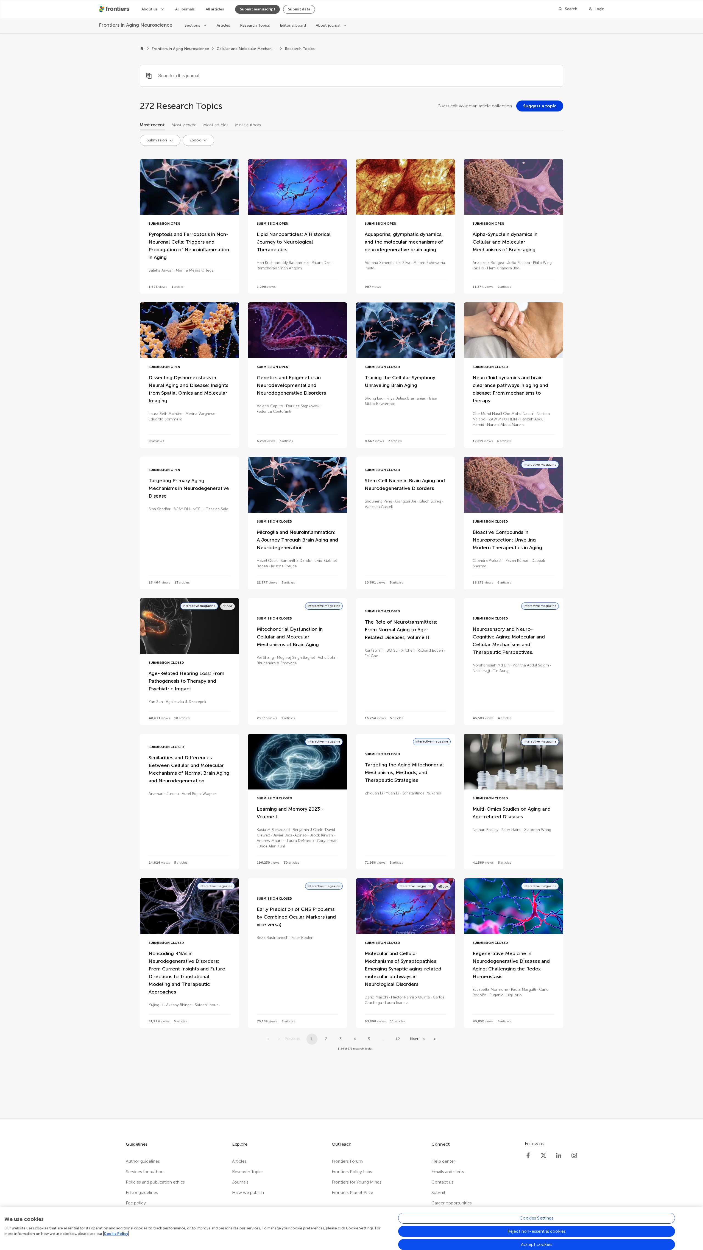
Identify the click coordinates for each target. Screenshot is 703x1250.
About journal (328, 25)
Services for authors (145, 1171)
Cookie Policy (116, 1233)
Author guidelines (143, 1161)
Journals (240, 1182)
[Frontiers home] (142, 49)
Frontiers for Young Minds (356, 1182)
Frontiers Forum (347, 1161)
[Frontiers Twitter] (543, 1155)
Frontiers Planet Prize (352, 1192)
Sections (193, 25)
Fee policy (136, 1203)
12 (397, 1039)
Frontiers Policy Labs (352, 1171)
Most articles (215, 124)
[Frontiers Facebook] (528, 1155)
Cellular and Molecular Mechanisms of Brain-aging (247, 48)
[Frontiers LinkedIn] (559, 1155)
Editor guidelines (142, 1192)
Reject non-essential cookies (536, 1231)
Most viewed (184, 124)
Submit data (299, 9)
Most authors (248, 124)
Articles (223, 25)
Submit (438, 1192)
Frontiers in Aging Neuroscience (180, 48)
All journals (185, 9)
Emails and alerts (447, 1171)
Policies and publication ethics (155, 1182)
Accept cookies (536, 1244)
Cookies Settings (537, 1218)
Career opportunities (451, 1203)
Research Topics (255, 25)
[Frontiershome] (114, 9)
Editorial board (293, 25)
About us (150, 9)
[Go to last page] (434, 1039)
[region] (351, 1228)
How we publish (248, 1192)
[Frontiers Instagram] (574, 1155)
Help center (443, 1161)
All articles (215, 9)
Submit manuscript (257, 9)
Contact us (442, 1182)
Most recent (152, 124)
